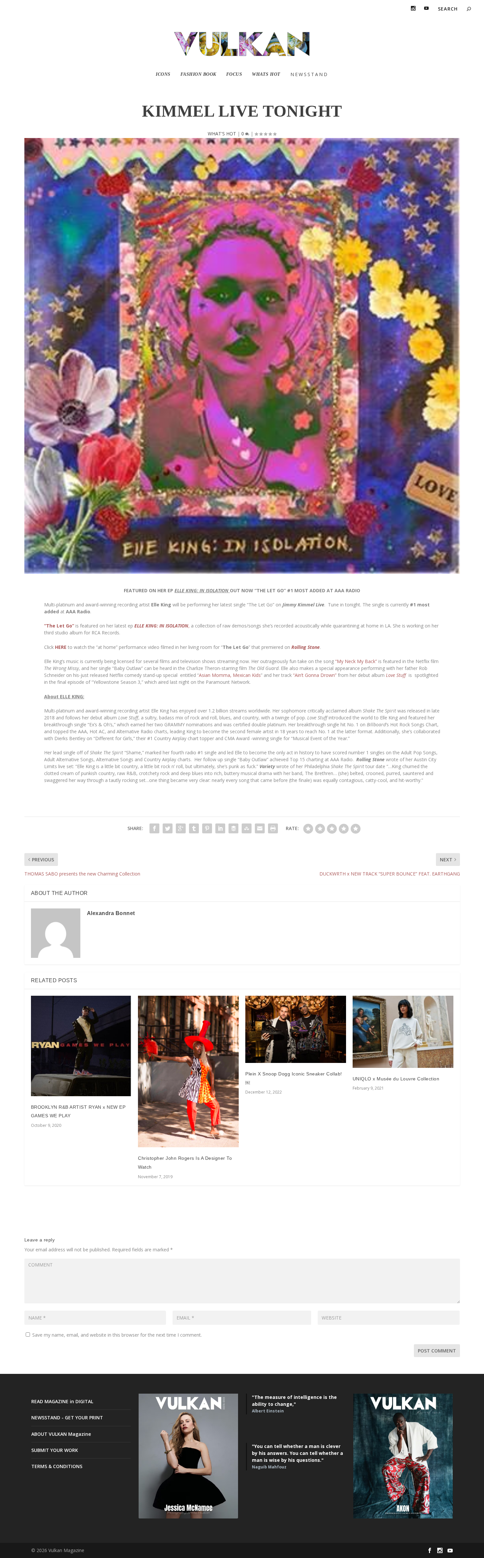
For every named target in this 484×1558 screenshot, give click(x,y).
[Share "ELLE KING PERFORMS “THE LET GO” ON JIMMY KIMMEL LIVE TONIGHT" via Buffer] (233, 828)
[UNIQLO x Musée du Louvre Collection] (403, 1032)
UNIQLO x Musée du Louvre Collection (396, 1078)
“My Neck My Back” (356, 661)
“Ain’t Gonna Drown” (314, 675)
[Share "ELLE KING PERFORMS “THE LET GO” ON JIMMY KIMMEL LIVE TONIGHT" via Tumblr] (194, 828)
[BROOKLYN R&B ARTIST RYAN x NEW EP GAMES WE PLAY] (81, 1046)
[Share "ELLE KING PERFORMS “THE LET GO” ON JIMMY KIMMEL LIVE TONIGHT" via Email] (259, 828)
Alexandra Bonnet (111, 913)
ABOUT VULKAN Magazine (61, 1434)
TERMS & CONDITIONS (56, 1466)
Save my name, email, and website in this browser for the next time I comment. (117, 1335)
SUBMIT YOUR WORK (54, 1450)
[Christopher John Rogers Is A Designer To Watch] (188, 1071)
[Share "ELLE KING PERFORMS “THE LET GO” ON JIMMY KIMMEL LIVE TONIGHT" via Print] (273, 828)
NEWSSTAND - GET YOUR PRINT (67, 1417)
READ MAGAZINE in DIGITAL (62, 1401)
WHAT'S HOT (222, 133)
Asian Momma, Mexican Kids (230, 675)
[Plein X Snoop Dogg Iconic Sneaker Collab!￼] (295, 1029)
